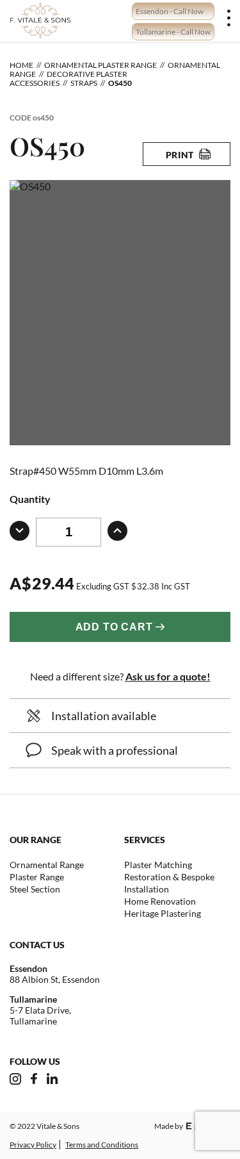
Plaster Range (37, 876)
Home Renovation (160, 901)
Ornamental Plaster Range (100, 65)
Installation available (103, 716)
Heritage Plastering (162, 913)
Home (21, 65)
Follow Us (35, 1061)
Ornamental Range (47, 864)
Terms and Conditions (101, 1144)
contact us (37, 944)
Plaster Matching (158, 864)
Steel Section (35, 889)
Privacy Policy (33, 1144)
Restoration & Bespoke (169, 876)
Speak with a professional (114, 750)
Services (144, 839)
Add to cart (114, 626)
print (180, 154)
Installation (146, 889)
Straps (83, 83)
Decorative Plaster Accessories (68, 78)
